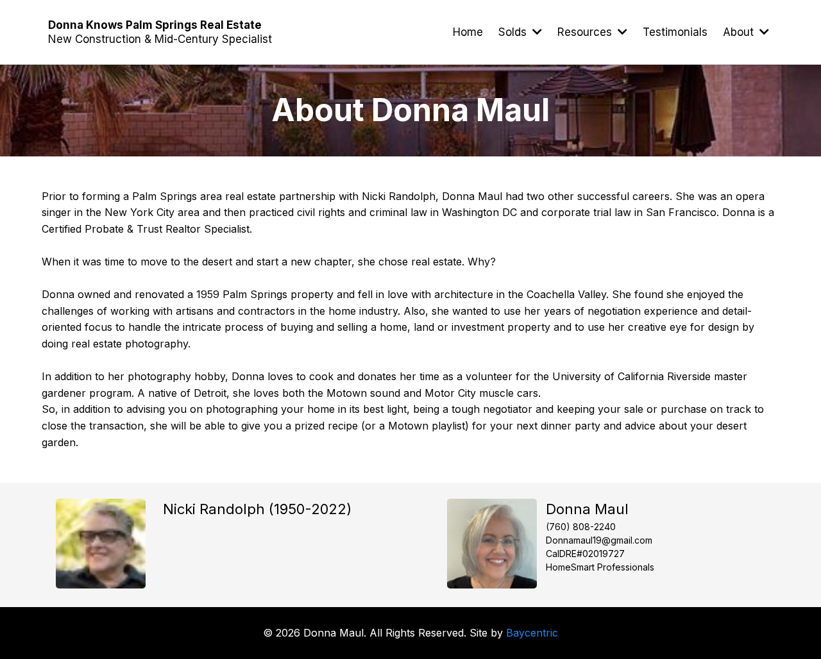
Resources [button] (586, 32)
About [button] (740, 32)
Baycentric (532, 632)
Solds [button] (514, 32)
